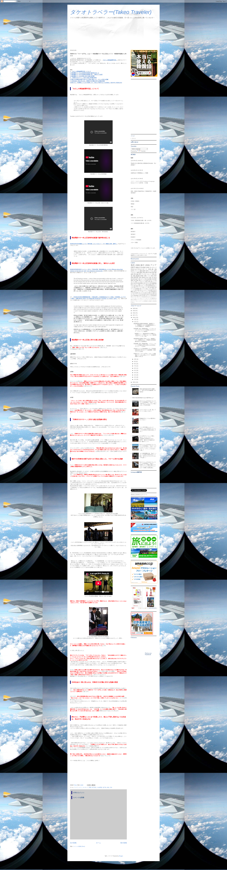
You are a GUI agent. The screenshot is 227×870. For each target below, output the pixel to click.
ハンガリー (140, 301)
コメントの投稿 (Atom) (79, 846)
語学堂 (136, 277)
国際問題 (154, 283)
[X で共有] (91, 785)
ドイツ (80, 787)
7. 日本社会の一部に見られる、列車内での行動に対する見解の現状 (87, 81)
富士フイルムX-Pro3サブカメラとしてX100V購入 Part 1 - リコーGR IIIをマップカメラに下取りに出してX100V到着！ (147, 403)
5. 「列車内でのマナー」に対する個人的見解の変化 (83, 77)
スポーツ (135, 284)
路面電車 (140, 283)
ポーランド (143, 298)
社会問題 (99, 787)
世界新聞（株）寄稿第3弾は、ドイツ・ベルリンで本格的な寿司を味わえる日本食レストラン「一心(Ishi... (145, 345)
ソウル (151, 271)
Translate (143, 151)
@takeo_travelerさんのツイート (139, 494)
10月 (135, 359)
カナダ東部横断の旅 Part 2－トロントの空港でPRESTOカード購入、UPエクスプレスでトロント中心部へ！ (147, 455)
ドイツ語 (146, 287)
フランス (137, 294)
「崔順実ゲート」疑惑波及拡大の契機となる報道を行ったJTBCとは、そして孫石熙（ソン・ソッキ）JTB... (145, 335)
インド (155, 281)
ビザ (141, 292)
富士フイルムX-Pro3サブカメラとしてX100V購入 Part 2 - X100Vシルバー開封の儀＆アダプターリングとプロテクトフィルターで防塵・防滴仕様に (147, 465)
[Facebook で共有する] (93, 785)
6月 (135, 368)
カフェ (142, 279)
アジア (76, 787)
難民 (150, 292)
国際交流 (153, 298)
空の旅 (136, 274)
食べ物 (154, 269)
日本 (111, 787)
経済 (145, 296)
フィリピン (146, 291)
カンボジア (145, 290)
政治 (155, 277)
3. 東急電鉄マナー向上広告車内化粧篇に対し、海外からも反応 (86, 74)
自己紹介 (94, 787)
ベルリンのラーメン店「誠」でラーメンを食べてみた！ (147, 410)
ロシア (152, 280)
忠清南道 (146, 301)
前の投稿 (123, 843)
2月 (135, 377)
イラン (139, 299)
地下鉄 (104, 787)
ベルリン (133, 272)
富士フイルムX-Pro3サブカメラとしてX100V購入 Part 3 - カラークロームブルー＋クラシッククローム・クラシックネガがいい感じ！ (147, 447)
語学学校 (150, 286)
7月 (135, 366)
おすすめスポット (141, 269)
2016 (134, 317)
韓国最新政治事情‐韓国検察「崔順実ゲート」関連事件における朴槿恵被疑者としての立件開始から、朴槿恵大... (145, 325)
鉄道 (108, 787)
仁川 (132, 292)
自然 (145, 292)
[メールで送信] (88, 785)
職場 (150, 301)
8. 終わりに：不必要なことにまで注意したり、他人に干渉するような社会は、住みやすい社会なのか (96, 82)
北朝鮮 (136, 292)
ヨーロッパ (85, 787)
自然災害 (155, 301)
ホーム (98, 843)
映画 (132, 299)
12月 (135, 319)
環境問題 (136, 295)
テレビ (140, 296)
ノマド (150, 288)
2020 (134, 308)
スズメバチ (148, 299)
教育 (153, 287)
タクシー (134, 301)
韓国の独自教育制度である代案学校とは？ (143, 397)
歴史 (141, 272)
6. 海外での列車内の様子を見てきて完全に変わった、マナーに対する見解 (89, 79)
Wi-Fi (147, 272)
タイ (132, 294)
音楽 (137, 286)
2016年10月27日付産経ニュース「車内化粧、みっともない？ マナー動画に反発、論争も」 (94, 243)
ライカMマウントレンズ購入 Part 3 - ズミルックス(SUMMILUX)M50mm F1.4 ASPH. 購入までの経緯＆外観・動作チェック (147, 438)
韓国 (90, 787)
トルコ (143, 288)
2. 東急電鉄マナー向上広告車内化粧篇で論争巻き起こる (84, 73)
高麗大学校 (139, 276)
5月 (135, 370)
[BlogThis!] (89, 785)
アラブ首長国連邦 (152, 295)
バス (148, 276)
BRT (144, 295)
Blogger (121, 856)
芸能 (135, 299)
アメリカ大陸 (144, 280)
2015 (134, 382)
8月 (135, 363)
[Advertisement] (113, 34)
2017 (134, 315)
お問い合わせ (150, 296)
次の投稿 (73, 843)
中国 (134, 283)
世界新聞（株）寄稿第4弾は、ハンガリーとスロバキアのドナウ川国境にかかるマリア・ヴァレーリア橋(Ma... (145, 330)
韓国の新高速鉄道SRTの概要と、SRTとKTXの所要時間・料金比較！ (147, 390)
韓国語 (144, 277)
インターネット (146, 274)
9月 (135, 361)
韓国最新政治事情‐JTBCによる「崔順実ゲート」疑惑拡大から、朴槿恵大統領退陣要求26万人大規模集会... (145, 340)
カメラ (133, 281)
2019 (134, 310)
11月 (135, 321)
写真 (138, 290)
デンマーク (138, 291)
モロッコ (143, 286)
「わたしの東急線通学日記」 (109, 60)
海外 (133, 265)
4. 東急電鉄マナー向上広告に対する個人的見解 (82, 76)
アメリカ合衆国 (135, 288)
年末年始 (143, 294)
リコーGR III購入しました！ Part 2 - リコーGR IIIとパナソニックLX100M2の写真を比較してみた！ (147, 429)
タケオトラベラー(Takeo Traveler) (111, 12)
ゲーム (143, 299)
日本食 (149, 284)
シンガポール (141, 281)
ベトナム (143, 284)
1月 (135, 379)
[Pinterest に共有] (94, 785)
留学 (144, 271)
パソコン (138, 298)
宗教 (137, 280)
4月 (135, 372)
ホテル (147, 283)
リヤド (148, 298)
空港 (150, 277)
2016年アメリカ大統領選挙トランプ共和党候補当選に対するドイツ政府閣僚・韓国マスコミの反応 (145, 350)
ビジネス (134, 296)
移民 (151, 290)
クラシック (139, 287)
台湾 (149, 281)
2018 (134, 313)
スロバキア (154, 299)
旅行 (143, 265)
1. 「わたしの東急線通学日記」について (80, 71)
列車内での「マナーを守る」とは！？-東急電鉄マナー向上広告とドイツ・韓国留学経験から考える (145, 355)
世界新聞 (153, 291)
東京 (148, 294)
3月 (135, 375)
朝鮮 (154, 292)
